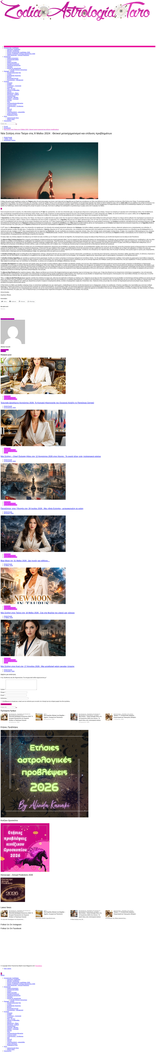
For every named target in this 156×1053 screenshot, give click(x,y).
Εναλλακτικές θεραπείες (14, 75)
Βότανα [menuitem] (9, 1007)
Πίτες (8, 102)
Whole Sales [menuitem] (11, 1049)
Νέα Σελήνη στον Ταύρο (7, 319)
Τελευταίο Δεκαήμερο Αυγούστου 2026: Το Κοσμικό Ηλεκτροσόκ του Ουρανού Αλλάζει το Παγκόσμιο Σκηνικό (47, 403)
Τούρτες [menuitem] (9, 1040)
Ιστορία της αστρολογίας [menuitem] (14, 998)
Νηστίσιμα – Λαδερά (13, 94)
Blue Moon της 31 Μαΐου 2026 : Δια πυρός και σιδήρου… (25, 561)
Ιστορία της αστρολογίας (14, 68)
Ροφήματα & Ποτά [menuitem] (12, 1045)
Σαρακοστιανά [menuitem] (11, 1026)
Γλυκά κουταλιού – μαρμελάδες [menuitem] (16, 1042)
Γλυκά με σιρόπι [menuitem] (11, 1035)
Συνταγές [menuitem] (6, 1011)
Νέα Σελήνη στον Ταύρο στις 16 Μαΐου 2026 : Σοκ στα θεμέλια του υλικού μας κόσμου (38, 613)
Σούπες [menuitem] (9, 1021)
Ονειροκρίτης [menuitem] (7, 1051)
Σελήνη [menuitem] (9, 991)
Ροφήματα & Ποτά (12, 115)
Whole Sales (11, 119)
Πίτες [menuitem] (8, 1032)
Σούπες (9, 91)
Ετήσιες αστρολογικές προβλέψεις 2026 (18, 52)
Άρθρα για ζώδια (12, 62)
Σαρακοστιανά (11, 96)
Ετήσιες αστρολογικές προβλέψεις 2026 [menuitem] (18, 982)
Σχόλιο (3, 689)
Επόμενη (3, 351)
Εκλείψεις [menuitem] (10, 997)
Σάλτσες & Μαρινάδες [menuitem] (13, 1020)
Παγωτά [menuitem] (9, 1039)
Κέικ (8, 107)
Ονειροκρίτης (7, 120)
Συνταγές (6, 81)
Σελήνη (9, 61)
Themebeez (38, 966)
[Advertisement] (78, 33)
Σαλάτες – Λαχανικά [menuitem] (12, 1029)
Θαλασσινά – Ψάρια (12, 93)
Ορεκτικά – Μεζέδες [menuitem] (12, 1027)
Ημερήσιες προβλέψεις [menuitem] (13, 979)
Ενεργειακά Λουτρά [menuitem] (12, 1008)
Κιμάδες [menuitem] (9, 1014)
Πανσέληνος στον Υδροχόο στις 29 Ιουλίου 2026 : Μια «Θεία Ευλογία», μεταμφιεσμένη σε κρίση (42, 508)
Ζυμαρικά (10, 87)
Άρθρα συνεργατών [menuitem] (12, 988)
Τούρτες (9, 110)
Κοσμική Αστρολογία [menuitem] (13, 994)
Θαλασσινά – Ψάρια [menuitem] (12, 1023)
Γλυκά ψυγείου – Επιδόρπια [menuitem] (15, 1036)
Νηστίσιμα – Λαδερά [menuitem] (13, 1024)
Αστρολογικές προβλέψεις (11, 48)
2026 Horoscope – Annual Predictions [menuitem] (18, 985)
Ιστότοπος (3, 698)
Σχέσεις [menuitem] (9, 1004)
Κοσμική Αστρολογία (13, 64)
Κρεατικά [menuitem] (9, 1013)
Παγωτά (9, 109)
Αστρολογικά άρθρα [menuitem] (13, 989)
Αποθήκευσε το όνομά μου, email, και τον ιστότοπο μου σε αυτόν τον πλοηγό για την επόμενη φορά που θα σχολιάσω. (36, 701)
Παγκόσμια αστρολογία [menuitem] (13, 995)
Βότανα (9, 77)
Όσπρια (9, 100)
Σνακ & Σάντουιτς (12, 113)
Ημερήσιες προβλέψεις (13, 49)
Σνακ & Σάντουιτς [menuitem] (12, 1043)
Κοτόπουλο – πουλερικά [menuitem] (14, 1016)
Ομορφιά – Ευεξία (9, 71)
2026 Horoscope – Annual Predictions (18, 55)
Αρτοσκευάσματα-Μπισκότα (15, 103)
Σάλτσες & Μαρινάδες (13, 90)
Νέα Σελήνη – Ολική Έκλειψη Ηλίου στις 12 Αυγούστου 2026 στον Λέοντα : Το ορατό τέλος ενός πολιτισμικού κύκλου (51, 456)
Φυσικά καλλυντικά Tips (14, 72)
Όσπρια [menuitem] (9, 1030)
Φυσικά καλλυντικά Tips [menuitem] (14, 1003)
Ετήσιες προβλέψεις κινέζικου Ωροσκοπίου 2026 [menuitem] (21, 984)
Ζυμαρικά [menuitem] (10, 1017)
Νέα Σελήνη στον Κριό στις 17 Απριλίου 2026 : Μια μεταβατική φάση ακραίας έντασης (38, 666)
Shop (5, 116)
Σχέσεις (9, 74)
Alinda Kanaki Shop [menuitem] (13, 1048)
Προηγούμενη (5, 350)
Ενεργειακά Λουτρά (12, 78)
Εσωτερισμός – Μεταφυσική (15, 80)
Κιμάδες (9, 84)
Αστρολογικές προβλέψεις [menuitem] (11, 978)
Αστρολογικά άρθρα (13, 59)
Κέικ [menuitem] (8, 1038)
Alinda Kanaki (8, 137)
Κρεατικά (9, 83)
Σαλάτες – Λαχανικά (12, 99)
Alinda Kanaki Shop (13, 118)
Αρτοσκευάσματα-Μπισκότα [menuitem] (15, 1033)
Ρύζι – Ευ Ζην (11, 88)
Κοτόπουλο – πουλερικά (14, 85)
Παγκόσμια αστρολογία (13, 65)
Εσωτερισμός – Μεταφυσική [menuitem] (15, 1010)
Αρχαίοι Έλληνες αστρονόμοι (18, 69)
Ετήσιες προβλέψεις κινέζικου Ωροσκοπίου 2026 (21, 53)
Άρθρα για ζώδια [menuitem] (12, 992)
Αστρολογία (7, 56)
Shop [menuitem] (5, 1046)
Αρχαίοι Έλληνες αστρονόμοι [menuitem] (18, 1000)
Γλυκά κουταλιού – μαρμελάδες (16, 112)
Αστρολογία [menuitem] (7, 986)
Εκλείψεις (10, 67)
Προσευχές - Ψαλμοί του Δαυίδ (123, 910)
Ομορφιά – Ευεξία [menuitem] (9, 1001)
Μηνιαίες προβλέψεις (13, 51)
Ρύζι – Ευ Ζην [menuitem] (11, 1019)
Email (3, 695)
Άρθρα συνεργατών (12, 58)
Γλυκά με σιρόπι (11, 104)
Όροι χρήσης (7, 968)
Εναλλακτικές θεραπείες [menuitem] (14, 1005)
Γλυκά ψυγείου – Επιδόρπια (15, 106)
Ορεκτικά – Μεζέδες (12, 97)
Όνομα (3, 692)
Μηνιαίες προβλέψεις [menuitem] (13, 981)
